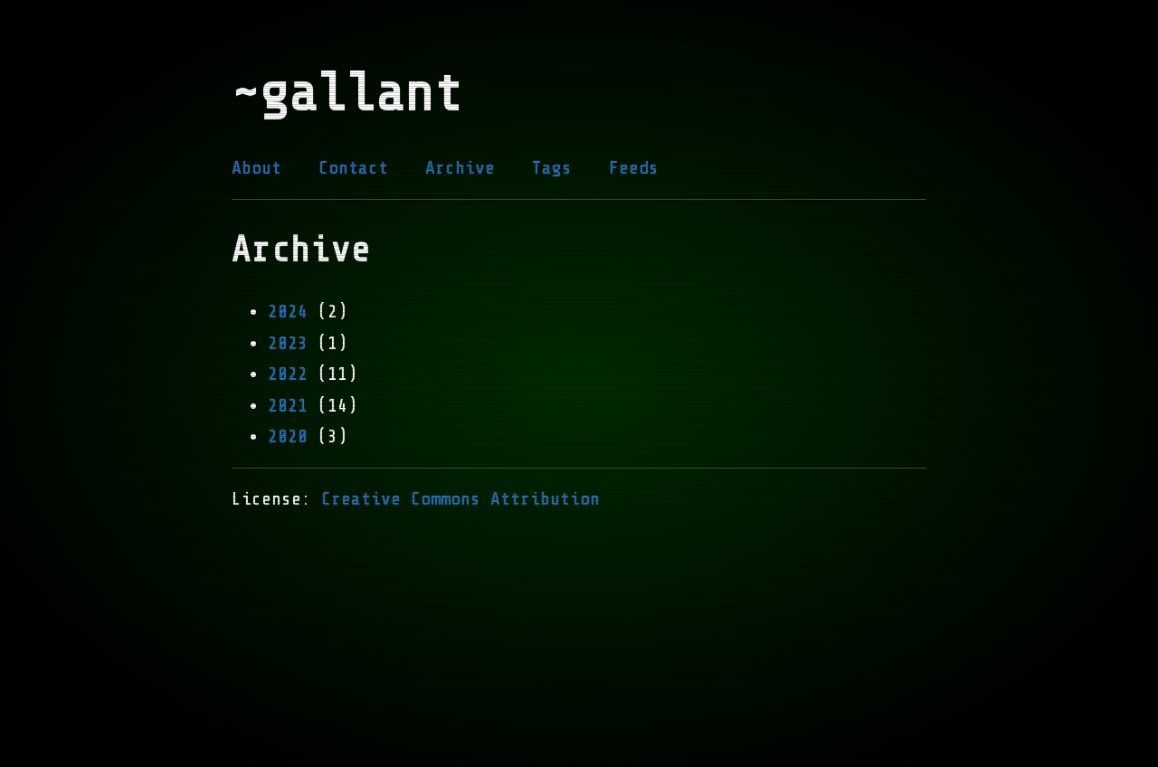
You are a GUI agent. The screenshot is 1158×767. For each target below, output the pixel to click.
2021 (288, 405)
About (256, 167)
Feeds (634, 167)
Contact (353, 167)
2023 (288, 343)
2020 (288, 436)
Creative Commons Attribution (460, 498)
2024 (288, 311)
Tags (552, 167)
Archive (460, 167)
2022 (288, 374)
